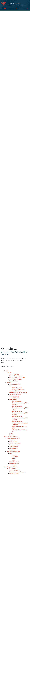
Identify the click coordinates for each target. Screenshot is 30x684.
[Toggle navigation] (27, 3)
